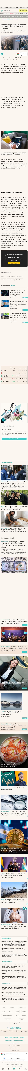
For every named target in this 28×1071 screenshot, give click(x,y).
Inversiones (7, 1019)
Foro (19, 1069)
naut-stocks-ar (11, 279)
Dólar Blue (12, 1007)
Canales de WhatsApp (13, 1037)
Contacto (6, 1037)
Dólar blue (16, 7)
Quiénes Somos (8, 1040)
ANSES (21, 1019)
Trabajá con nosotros (14, 1042)
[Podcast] (24, 1031)
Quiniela (24, 1011)
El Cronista (3, 19)
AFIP (17, 1015)
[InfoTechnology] (14, 1034)
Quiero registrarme (14, 263)
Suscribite (22, 1037)
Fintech (10, 1011)
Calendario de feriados (7, 1015)
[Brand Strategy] (18, 1031)
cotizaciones (19, 276)
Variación (12, 368)
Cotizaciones (10, 19)
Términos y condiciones (14, 1050)
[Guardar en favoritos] (2, 54)
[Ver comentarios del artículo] (16, 60)
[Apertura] (4, 1031)
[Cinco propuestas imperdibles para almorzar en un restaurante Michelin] (14, 751)
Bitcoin (3, 1011)
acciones (3, 279)
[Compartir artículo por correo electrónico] (13, 60)
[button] (25, 908)
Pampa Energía (19, 279)
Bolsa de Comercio (11, 276)
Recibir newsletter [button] (15, 438)
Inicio (14, 1069)
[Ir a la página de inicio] (2, 11)
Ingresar (25, 1069)
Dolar (8, 1069)
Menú (3, 1069)
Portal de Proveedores (18, 1040)
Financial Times (8, 426)
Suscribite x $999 (23, 10)
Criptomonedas (22, 1007)
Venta (19, 368)
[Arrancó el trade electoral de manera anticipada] (14, 778)
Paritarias (24, 1015)
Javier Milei (22, 7)
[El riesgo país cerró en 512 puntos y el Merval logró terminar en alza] (5, 293)
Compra (25, 368)
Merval (16, 19)
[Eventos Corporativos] (12, 1031)
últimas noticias (4, 7)
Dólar (10, 7)
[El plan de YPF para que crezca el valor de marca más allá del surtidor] (14, 673)
